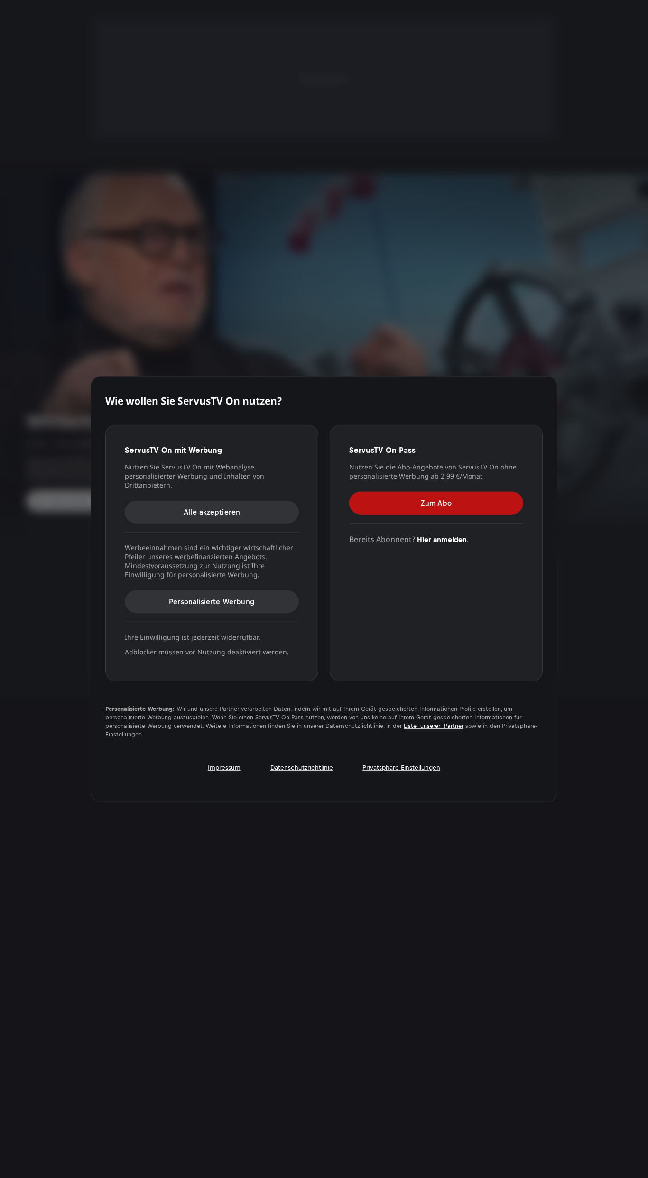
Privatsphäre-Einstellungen (401, 767)
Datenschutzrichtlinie (301, 767)
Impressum (224, 767)
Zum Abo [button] (436, 502)
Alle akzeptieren (212, 511)
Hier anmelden (442, 539)
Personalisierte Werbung (212, 601)
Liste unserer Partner (433, 726)
